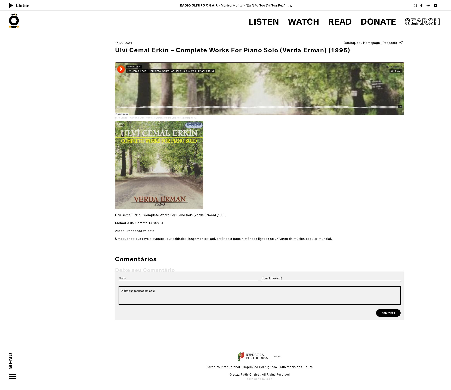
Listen (17, 5)
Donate (378, 21)
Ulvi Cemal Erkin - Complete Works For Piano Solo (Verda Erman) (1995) (163, 117)
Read (340, 21)
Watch (304, 21)
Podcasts (390, 42)
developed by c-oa (260, 378)
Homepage (371, 42)
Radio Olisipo (121, 117)
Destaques (352, 42)
